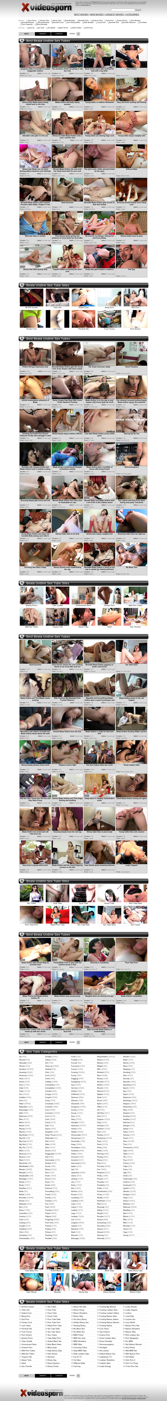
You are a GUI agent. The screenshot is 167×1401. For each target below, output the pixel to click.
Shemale (100, 1238)
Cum (47, 1110)
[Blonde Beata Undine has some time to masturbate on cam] (67, 499)
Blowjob (22, 1172)
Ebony (47, 1169)
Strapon (126, 1104)
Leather (74, 1210)
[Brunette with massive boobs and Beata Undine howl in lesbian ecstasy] (35, 465)
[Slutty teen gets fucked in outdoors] (99, 267)
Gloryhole (75, 1104)
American (23, 1075)
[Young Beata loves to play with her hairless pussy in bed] (67, 961)
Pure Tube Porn (31, 925)
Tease (125, 1138)
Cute (47, 1119)
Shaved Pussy (122, 20)
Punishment (102, 1191)
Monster (100, 1082)
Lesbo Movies (131, 1307)
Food (73, 1057)
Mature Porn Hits (132, 1325)
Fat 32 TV (77, 1357)
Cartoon (22, 1216)
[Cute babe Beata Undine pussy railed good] (99, 432)
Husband (75, 1151)
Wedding (126, 1210)
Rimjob (100, 1213)
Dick (47, 1141)
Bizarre (22, 1157)
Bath (21, 1113)
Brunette (22, 1198)
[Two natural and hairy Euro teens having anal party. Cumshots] (131, 499)
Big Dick (22, 1144)
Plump (99, 1160)
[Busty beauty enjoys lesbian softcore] (67, 432)
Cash (21, 1219)
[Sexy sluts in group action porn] (35, 863)
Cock (47, 1075)
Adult (109, 627)
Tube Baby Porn (31, 1271)
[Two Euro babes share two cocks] (99, 763)
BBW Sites (77, 1344)
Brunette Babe (70, 20)
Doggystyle (49, 1154)
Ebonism (57, 1292)
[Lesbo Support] (131, 863)
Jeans (73, 1176)
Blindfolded (23, 1166)
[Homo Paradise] (131, 365)
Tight (125, 1151)
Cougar (48, 1094)
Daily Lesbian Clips (81, 1354)
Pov (98, 1169)
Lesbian (74, 1216)
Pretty (99, 1176)
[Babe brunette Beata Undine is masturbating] (99, 1028)
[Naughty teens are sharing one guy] (99, 994)
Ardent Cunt (83, 307)
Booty (21, 1185)
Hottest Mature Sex (107, 1354)
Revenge (101, 1207)
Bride (21, 1191)
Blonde (22, 1169)
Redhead (101, 1201)
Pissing (100, 1157)
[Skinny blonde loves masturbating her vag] (67, 565)
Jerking (74, 1179)
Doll (46, 1157)
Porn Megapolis (131, 1338)
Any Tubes (31, 903)
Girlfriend (75, 1094)
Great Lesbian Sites (107, 1338)
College (48, 1082)
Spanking (127, 1085)
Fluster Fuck (31, 329)
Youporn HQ (57, 627)
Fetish (47, 1213)
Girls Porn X (130, 1360)
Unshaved (127, 1185)
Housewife (75, 1141)
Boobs (21, 1182)
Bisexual (22, 1154)
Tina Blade (51, 28)
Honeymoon (76, 1138)
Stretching (127, 1107)
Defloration (49, 1138)
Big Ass (22, 1132)
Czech (47, 1122)
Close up (48, 1066)
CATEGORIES (132, 14)
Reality (100, 1198)
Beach (21, 1125)
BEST (27, 34)
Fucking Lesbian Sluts (108, 1310)
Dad (47, 1125)
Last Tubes (57, 329)
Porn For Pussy (131, 1363)
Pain (99, 1132)
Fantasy (48, 1201)
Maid (73, 1232)
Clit (46, 1063)
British (21, 1194)
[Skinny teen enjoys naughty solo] (99, 532)
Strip (125, 1110)
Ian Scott (41, 28)
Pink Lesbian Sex (132, 1335)
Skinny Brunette (41, 24)
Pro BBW (129, 1341)
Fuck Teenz (104, 1329)
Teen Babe (143, 22)
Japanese (75, 1172)
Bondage (23, 1179)
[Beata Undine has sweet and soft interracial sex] (35, 830)
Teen (125, 1141)
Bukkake (22, 1204)
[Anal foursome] (67, 201)
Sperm (126, 1088)
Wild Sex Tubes (31, 627)
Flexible (48, 1238)
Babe (21, 1104)
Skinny (126, 1063)
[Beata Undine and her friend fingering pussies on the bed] (67, 863)
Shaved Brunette (43, 22)
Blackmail (23, 1163)
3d (20, 1057)
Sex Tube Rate (83, 925)
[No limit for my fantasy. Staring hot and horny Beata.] (99, 234)
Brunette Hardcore (129, 22)
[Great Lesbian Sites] (131, 763)
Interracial (75, 1163)
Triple (125, 1166)
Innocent (74, 1157)
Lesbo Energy (105, 1366)
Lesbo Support (131, 1310)
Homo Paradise (105, 1341)
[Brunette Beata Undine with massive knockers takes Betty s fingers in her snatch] (35, 201)
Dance (47, 1129)
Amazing (22, 1072)
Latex (73, 1204)
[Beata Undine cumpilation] (131, 994)
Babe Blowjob (89, 22)
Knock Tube (109, 903)
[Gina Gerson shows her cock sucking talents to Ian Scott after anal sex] (67, 663)
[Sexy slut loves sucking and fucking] (131, 100)
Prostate (100, 1182)
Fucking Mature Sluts (108, 1316)
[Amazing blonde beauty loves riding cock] (131, 201)
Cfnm (21, 1232)
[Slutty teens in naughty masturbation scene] (99, 796)
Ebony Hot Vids (79, 1307)
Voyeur (126, 1201)
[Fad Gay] (131, 267)
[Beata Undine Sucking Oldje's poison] (131, 730)
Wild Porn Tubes (135, 605)
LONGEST (59, 34)
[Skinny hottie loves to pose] (131, 234)
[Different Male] (131, 167)
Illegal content (141, 1398)
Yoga (125, 1232)
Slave (125, 1066)
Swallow (126, 1119)
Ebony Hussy (78, 1310)
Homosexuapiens (106, 1344)
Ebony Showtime (80, 1313)
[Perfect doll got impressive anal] (35, 365)
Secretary (101, 1226)
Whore (126, 1216)
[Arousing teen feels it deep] (35, 565)
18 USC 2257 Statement (129, 1398)
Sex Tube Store (109, 925)
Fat (46, 1204)
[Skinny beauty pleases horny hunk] (35, 763)
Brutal (21, 1201)
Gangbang (75, 1082)
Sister (125, 1060)
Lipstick (74, 1226)
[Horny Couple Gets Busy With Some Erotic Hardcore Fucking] (67, 398)
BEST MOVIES (81, 14)
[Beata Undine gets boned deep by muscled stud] (35, 961)
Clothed (48, 1069)
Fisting (48, 1229)
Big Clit (22, 1138)
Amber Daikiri (76, 28)
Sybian (126, 1129)
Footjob (74, 1060)
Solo (125, 1075)
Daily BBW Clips (80, 1351)
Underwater (128, 1179)
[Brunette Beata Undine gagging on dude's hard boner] (99, 663)
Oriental (100, 1125)
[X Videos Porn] (32, 16)
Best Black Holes (83, 1271)
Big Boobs (23, 1135)
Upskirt (126, 1188)
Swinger (126, 1125)
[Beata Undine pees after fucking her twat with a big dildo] (99, 67)
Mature (100, 1060)
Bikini (21, 1151)
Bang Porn (109, 307)
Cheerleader (24, 1238)
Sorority (126, 1078)
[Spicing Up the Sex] (131, 432)
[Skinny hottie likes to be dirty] (67, 532)
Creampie (49, 1104)
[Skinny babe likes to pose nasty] (99, 830)
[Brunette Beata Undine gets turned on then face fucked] (99, 201)
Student (126, 1113)
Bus (20, 1207)
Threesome (128, 1147)
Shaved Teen (44, 20)
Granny (74, 1110)
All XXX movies (31, 307)
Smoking (126, 1072)
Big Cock (22, 1141)
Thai (125, 1144)
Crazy (47, 1100)
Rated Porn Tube (57, 925)
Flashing (48, 1235)
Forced (74, 1063)
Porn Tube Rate (135, 903)
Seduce (100, 1229)
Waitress (126, 1204)
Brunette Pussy (58, 22)
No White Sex (79, 1332)
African (22, 1066)
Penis (99, 1144)
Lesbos (128, 1313)
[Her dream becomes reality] (99, 365)
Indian (73, 1154)
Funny (73, 1075)
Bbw (21, 1119)
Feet (47, 1207)
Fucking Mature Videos (108, 1319)
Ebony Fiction (135, 1292)
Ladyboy (74, 1201)
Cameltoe (23, 1213)
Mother (100, 1085)
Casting (22, 1223)
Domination (50, 1160)
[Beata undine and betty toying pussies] (67, 100)
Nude (99, 1097)
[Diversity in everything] (99, 961)
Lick (72, 1219)
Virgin (125, 1198)
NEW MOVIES (97, 14)
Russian (100, 1216)
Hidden (74, 1132)
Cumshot (49, 1113)
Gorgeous (75, 1107)
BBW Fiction (78, 1335)
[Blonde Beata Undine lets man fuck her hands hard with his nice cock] (67, 167)
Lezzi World (130, 1322)
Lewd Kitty (129, 1316)
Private (100, 1179)
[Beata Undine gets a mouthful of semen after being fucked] (99, 465)
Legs (73, 1213)
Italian (73, 1166)
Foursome (75, 1066)
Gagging (74, 1078)
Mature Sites (130, 1332)
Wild (125, 1223)
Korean (74, 1194)
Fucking (74, 1072)
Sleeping (126, 1069)
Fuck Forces (109, 329)
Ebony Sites (78, 1316)
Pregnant (101, 1172)
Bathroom (23, 1116)
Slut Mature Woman (133, 1344)
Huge (73, 1144)
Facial (47, 1194)
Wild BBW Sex (131, 1351)
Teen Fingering (27, 24)
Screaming (101, 1223)
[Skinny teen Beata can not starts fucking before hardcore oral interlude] (35, 167)
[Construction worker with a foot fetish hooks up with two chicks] (35, 1028)
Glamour (74, 1097)
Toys (125, 1160)
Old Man (100, 1113)
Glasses (74, 1100)
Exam (47, 1182)
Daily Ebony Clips (135, 1271)
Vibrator (126, 1191)
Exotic (47, 1185)
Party (99, 1141)
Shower (126, 1057)
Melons (100, 1063)
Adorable (23, 1063)
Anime (21, 1082)
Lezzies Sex (130, 1319)
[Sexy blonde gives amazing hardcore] (99, 863)
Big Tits (22, 1147)
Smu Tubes (135, 925)
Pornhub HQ (83, 329)
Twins (125, 1169)
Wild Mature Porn (132, 1354)
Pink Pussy (89, 28)
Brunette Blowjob (28, 22)
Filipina (48, 1216)
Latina (73, 1207)
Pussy (99, 1194)
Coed (47, 1078)
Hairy (73, 1119)
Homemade (76, 1135)
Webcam (126, 1207)
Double (48, 1163)
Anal (21, 1078)
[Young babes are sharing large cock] (99, 134)
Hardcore (75, 1125)
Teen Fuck (110, 20)
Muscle (100, 1088)
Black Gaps (109, 1271)
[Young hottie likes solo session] (131, 830)
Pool (99, 1163)
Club (47, 1072)
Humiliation (75, 1147)
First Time (49, 1223)
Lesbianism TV (105, 1357)
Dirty (47, 1147)
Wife (125, 1219)
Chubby (48, 1057)
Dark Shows (32, 1292)
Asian (21, 1091)
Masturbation (102, 1057)
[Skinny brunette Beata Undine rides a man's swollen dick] (67, 134)
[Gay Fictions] (131, 67)
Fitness (48, 1232)
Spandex (126, 1082)
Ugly (125, 1172)
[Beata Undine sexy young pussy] (67, 994)
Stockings (127, 1100)
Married (74, 1235)
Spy (124, 1091)
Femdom (49, 1210)
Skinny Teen (57, 20)
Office (99, 1107)
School (100, 1219)
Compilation (50, 1088)
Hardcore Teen (97, 20)
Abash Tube (83, 627)
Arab (21, 1088)
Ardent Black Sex (57, 1271)
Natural (100, 1091)
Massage (75, 1238)
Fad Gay (77, 1366)
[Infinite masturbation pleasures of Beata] (35, 398)
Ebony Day (83, 1292)
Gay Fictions (104, 1332)
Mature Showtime (132, 1329)
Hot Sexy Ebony (80, 1319)
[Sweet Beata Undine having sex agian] (131, 796)
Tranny (126, 1163)
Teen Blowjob (135, 20)
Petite (99, 1151)
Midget (100, 1066)
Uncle (125, 1176)
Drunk (47, 1166)
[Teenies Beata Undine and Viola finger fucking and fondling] (67, 796)
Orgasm (100, 1119)
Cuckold (48, 1107)
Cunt (47, 1116)
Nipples (100, 1094)
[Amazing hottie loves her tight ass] (131, 532)
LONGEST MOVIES (114, 14)
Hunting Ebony (79, 1325)
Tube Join (57, 307)
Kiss (72, 1188)
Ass (20, 1094)
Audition (22, 1097)
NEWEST (43, 34)
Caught (22, 1226)
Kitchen (74, 1191)
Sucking (126, 1116)
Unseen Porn (109, 605)
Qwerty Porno (31, 605)
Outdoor (100, 1129)
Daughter (49, 1132)
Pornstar (100, 1166)
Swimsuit (126, 1122)
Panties (100, 1135)
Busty (21, 1210)
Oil (98, 1110)
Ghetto (74, 1091)
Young (125, 1235)
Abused (22, 1060)
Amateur (22, 1069)
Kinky (73, 1185)
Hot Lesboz (104, 1351)
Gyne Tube (83, 903)
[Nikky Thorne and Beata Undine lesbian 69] (35, 994)
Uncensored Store (83, 605)
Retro (99, 1204)
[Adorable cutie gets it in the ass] (35, 134)
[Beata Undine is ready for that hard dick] (99, 730)
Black (21, 1160)
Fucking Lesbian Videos (109, 1313)
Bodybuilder (24, 1176)
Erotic (47, 1176)
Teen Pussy (32, 20)
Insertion (74, 1160)
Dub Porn (135, 307)
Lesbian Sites (105, 1363)
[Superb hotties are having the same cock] (67, 267)
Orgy (99, 1122)
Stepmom (127, 1097)
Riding (99, 1210)
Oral (99, 1116)
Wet (124, 1213)
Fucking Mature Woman (109, 1322)
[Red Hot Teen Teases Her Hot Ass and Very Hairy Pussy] (35, 796)
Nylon (99, 1104)
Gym (73, 1116)
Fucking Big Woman (107, 1307)
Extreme (48, 1188)
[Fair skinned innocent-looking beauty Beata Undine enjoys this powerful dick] (131, 398)
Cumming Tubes (80, 1347)
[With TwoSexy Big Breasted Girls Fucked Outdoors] (67, 696)
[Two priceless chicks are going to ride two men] (67, 67)
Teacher (126, 1135)
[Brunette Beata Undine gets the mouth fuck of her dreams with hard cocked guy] (67, 365)
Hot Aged (103, 1347)
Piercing (100, 1154)
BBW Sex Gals (79, 1338)
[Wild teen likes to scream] (35, 234)
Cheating (23, 1235)
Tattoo (125, 1132)
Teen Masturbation (73, 22)
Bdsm (21, 1122)
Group (73, 1113)
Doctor (48, 1151)
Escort (47, 1179)
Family (48, 1198)
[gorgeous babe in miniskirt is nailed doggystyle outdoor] (35, 67)
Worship (126, 1226)
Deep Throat (50, 1135)
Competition (50, 1085)
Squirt (125, 1094)
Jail (72, 1169)
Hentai (73, 1129)
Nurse (99, 1100)
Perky (99, 1147)
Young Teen (101, 22)
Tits (124, 1157)
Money (100, 1078)
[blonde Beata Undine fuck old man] (67, 730)
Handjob (74, 1122)
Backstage (23, 1110)
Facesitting (49, 1191)
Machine (74, 1229)
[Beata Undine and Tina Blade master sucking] (35, 696)
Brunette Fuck (114, 22)
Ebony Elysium (109, 1292)
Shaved (100, 1232)
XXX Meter (129, 1357)
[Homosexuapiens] (131, 465)
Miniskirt (100, 1072)
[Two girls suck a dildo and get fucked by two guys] (99, 167)
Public (99, 1188)
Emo (47, 1172)
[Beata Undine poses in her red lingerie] (131, 696)
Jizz (72, 1182)
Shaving (100, 1235)
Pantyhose (101, 1138)
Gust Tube (57, 903)
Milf (98, 1069)
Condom (48, 1091)
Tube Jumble (57, 605)
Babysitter (23, 1107)
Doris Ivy (31, 28)
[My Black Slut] (131, 565)
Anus (21, 1085)
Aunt (21, 1100)
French (74, 1069)
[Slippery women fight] (67, 763)
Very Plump (130, 1347)
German (74, 1088)
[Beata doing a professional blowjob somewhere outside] (67, 465)
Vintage (126, 1194)
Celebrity (22, 1229)
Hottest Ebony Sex (81, 1322)
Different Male (79, 1363)
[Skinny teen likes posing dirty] (35, 267)
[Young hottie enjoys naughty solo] (131, 134)
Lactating (75, 1198)
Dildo (47, 1144)
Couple (48, 1097)
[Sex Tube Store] (131, 663)
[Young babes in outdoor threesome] (99, 100)
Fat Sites (77, 1360)
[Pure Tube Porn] (131, 961)
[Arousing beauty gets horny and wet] (35, 499)
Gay (72, 1085)
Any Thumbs (135, 627)
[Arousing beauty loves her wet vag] (67, 830)
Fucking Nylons (105, 1325)
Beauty (22, 1129)
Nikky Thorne (63, 28)
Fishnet (48, 1226)
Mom (99, 1075)
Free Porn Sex (132, 1366)
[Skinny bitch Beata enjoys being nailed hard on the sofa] (35, 100)
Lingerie (74, 1223)
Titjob (125, 1154)
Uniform (126, 1182)
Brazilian (22, 1188)
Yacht (125, 1229)
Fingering (49, 1219)
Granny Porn (104, 1335)
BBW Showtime (79, 1341)
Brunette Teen (84, 20)
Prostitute (101, 1185)
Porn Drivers (135, 329)
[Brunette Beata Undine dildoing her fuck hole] (67, 1028)
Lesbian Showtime (107, 1360)
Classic (48, 1060)
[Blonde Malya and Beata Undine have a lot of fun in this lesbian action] (99, 499)
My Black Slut (79, 1329)
